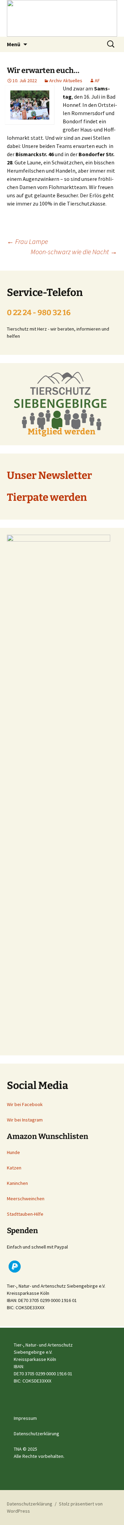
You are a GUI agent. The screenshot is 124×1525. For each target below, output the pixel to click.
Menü (13, 44)
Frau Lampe (27, 241)
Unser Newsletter (49, 475)
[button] (15, 1267)
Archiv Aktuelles (65, 80)
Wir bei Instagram (25, 1120)
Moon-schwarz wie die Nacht (74, 251)
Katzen (14, 1168)
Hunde (13, 1152)
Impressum (25, 1418)
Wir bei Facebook (25, 1104)
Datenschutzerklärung (36, 1433)
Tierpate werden (47, 497)
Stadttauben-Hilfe (25, 1214)
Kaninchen (17, 1183)
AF (97, 80)
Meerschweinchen (25, 1198)
